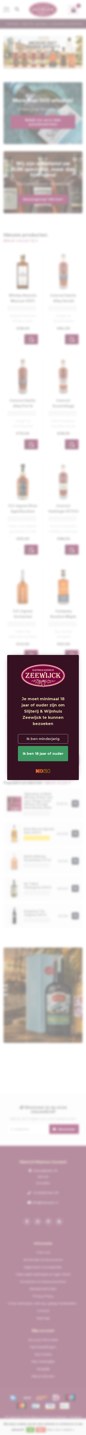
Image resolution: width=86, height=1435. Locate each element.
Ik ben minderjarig (43, 739)
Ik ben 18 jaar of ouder (43, 753)
